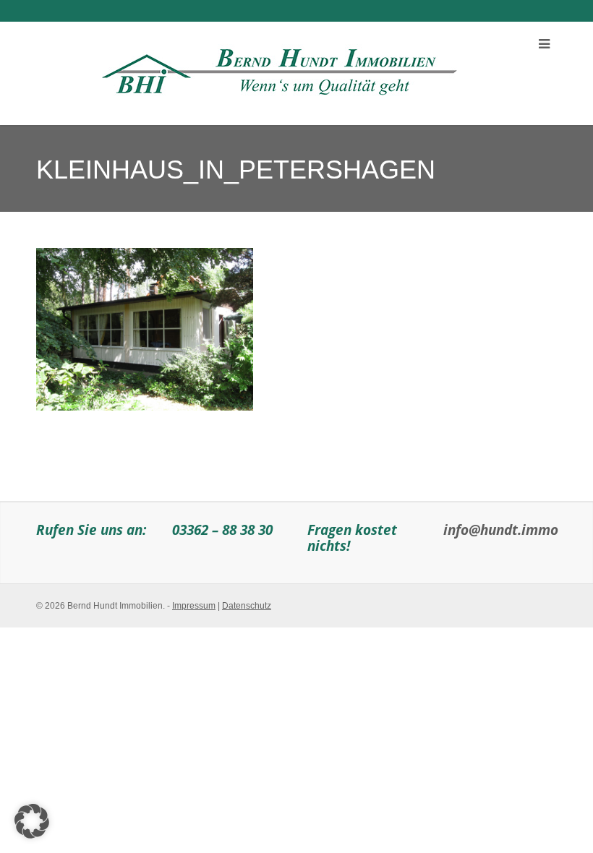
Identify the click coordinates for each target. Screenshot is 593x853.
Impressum (194, 606)
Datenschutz (246, 606)
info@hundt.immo (500, 529)
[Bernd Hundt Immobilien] (277, 68)
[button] (32, 821)
